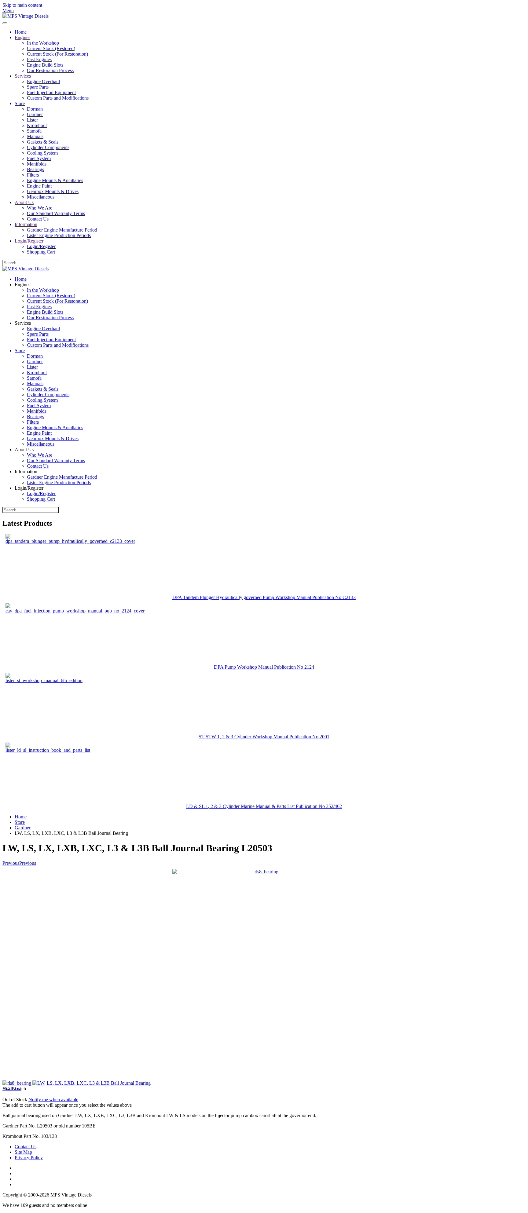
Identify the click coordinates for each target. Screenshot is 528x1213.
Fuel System (39, 158)
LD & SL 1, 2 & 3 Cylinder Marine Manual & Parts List (241, 806)
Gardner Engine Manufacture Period (62, 229)
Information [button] (26, 471)
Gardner (35, 114)
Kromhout (37, 125)
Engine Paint (39, 185)
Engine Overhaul (43, 81)
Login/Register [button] (29, 488)
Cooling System (42, 152)
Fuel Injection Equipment (51, 92)
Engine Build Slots (45, 65)
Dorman (35, 108)
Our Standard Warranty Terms (56, 213)
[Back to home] (25, 16)
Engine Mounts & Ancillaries (55, 180)
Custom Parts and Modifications (58, 97)
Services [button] (23, 323)
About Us (24, 202)
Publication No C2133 (334, 597)
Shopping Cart (41, 251)
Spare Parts (38, 87)
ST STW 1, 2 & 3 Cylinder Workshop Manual (244, 736)
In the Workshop (43, 43)
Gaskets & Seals (42, 141)
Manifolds (36, 163)
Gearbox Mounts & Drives (53, 191)
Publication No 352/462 (319, 806)
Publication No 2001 (309, 736)
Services (23, 76)
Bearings (35, 169)
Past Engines (39, 59)
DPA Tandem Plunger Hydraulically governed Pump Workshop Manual (242, 597)
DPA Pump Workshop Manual (244, 667)
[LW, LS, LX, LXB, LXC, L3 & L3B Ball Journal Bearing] (264, 975)
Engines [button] (22, 284)
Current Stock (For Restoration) (57, 54)
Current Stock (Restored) (51, 48)
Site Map (23, 1152)
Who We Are (39, 207)
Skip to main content (22, 5)
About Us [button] (24, 449)
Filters (33, 174)
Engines (22, 37)
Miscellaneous (40, 196)
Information (26, 224)
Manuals (35, 136)
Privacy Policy (29, 1157)
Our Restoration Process (50, 70)
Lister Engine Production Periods (59, 235)
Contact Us (38, 218)
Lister (32, 119)
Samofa (34, 130)
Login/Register (29, 240)
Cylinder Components (48, 147)
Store (20, 103)
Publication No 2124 (294, 667)
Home (21, 32)
